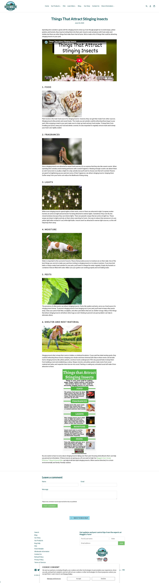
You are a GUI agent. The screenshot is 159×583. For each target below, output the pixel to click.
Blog (79, 6)
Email (82, 481)
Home (47, 6)
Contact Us (95, 6)
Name (44, 481)
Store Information (107, 6)
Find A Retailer (39, 549)
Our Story (87, 6)
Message (45, 489)
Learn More (71, 6)
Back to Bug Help (80, 518)
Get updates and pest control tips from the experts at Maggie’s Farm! (100, 533)
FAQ (64, 6)
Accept (78, 579)
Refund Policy (38, 557)
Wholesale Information (41, 551)
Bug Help (37, 543)
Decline (103, 579)
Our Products (55, 6)
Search (36, 532)
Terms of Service (40, 562)
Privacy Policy (67, 574)
